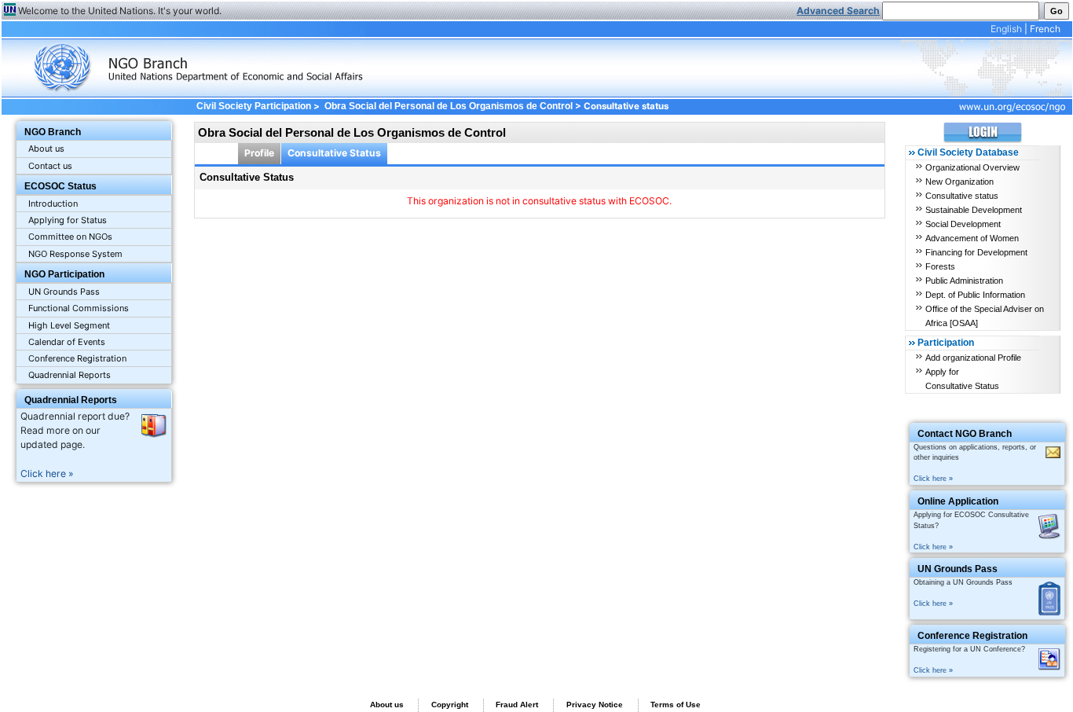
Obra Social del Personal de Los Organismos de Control (448, 106)
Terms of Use (675, 704)
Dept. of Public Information (975, 294)
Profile (259, 153)
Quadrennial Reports (69, 374)
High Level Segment (69, 325)
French (1045, 29)
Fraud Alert (517, 704)
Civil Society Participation (253, 106)
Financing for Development (976, 252)
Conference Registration (77, 358)
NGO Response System (75, 253)
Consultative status (961, 195)
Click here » (47, 473)
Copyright (449, 704)
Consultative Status (334, 153)
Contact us (50, 165)
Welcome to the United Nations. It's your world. (120, 11)
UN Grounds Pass (64, 291)
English (1006, 29)
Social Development (963, 224)
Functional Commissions (78, 308)
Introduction (53, 203)
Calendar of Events (66, 341)
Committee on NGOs (70, 236)
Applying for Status (67, 220)
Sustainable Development (973, 210)
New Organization (959, 181)
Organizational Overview (972, 167)
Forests (940, 266)
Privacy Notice (594, 704)
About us (46, 148)
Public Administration (964, 280)
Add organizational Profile (973, 357)
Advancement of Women (972, 238)
